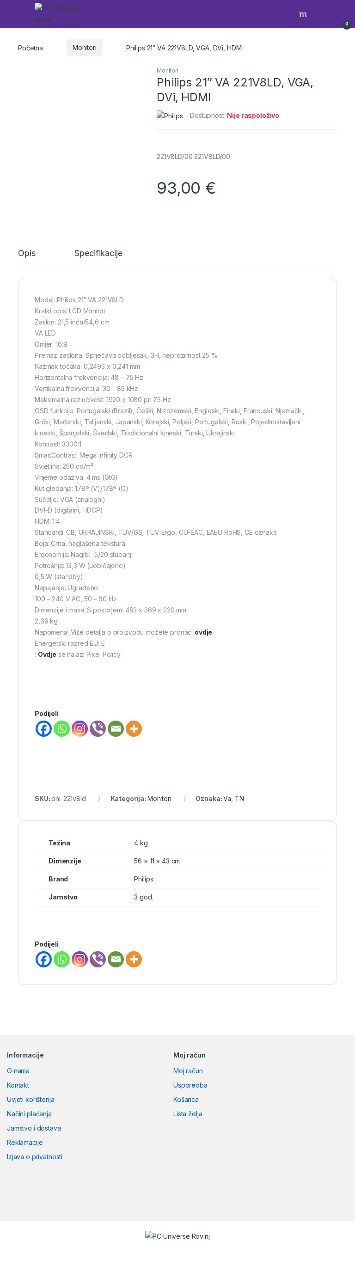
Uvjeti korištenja (31, 1099)
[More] (134, 729)
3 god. (143, 897)
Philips (143, 879)
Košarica (186, 1099)
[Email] (116, 729)
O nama (18, 1071)
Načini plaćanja (29, 1114)
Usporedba (190, 1085)
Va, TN (233, 798)
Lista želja (187, 1114)
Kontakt (18, 1085)
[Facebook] (44, 729)
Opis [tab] (26, 253)
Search (304, 14)
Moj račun (188, 1071)
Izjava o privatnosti (34, 1157)
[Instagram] (80, 729)
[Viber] (98, 729)
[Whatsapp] (62, 729)
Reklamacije (25, 1142)
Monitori (85, 47)
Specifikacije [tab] (98, 253)
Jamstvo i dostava (34, 1128)
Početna (30, 47)
